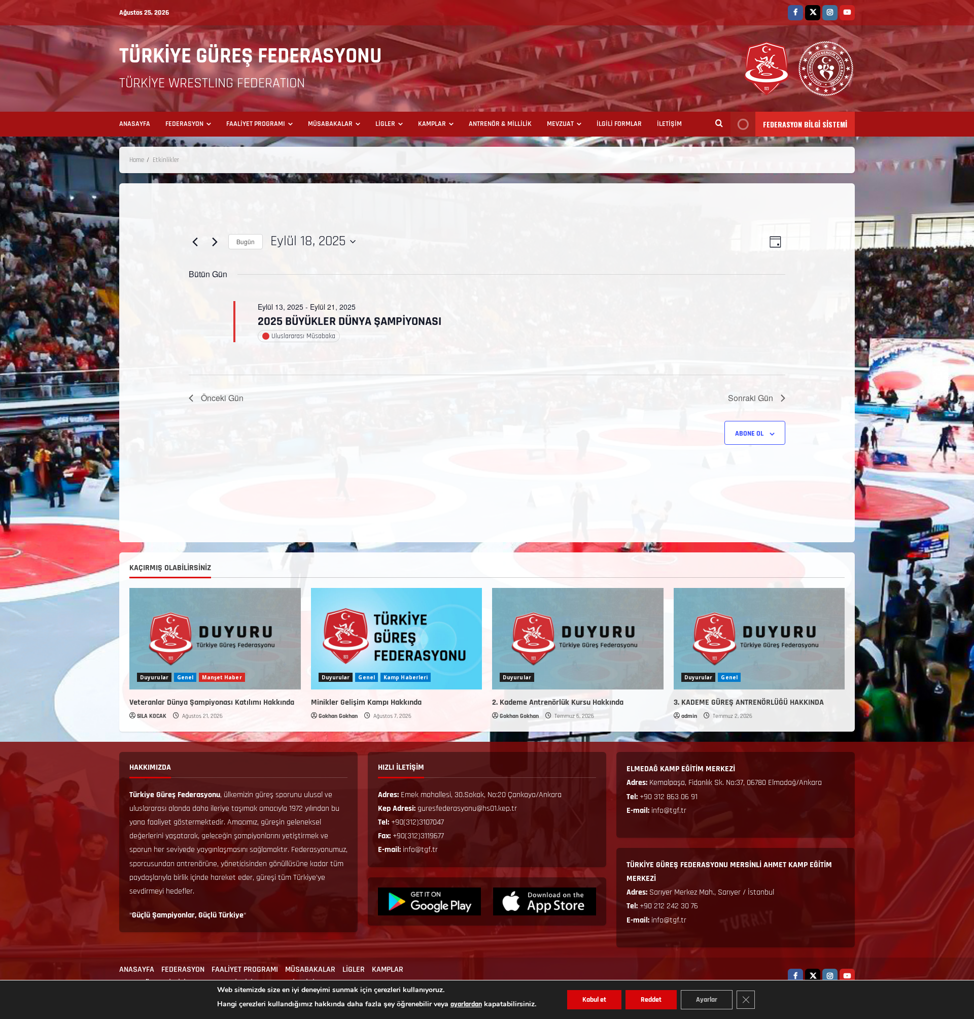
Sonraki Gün (750, 398)
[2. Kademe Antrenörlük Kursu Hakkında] (578, 638)
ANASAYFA (134, 123)
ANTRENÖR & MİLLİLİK (500, 123)
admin (689, 716)
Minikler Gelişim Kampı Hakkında (366, 702)
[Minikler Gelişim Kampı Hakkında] (396, 638)
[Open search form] (719, 124)
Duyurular (154, 677)
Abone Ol (749, 433)
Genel (185, 677)
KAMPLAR (432, 123)
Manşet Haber (221, 677)
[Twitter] (812, 12)
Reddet (651, 999)
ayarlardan (466, 1004)
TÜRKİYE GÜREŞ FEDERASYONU (250, 56)
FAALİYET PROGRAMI (255, 123)
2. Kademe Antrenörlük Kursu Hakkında (557, 702)
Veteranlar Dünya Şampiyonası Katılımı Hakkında (211, 702)
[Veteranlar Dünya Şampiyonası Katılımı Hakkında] (215, 638)
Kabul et (594, 999)
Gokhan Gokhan (338, 716)
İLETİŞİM (669, 123)
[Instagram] (830, 12)
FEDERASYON (184, 123)
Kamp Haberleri (406, 677)
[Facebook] (795, 12)
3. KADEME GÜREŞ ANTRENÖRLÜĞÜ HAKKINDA (749, 702)
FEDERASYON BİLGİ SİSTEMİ (805, 124)
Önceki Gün (222, 398)
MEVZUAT (560, 123)
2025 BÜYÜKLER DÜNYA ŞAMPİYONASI (349, 321)
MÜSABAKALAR (330, 123)
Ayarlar (706, 999)
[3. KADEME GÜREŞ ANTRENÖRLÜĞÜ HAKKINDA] (759, 638)
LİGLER (385, 123)
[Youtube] (847, 12)
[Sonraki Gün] (214, 242)
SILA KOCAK (151, 716)
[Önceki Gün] (195, 242)
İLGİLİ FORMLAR (619, 123)
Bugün (245, 241)
